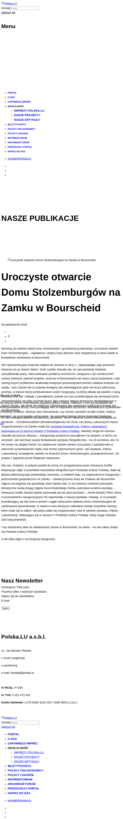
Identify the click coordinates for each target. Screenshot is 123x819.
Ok (2, 423)
